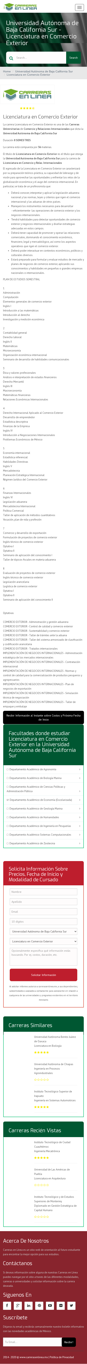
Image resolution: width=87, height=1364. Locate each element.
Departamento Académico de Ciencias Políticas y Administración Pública (36, 789)
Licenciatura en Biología (48, 1046)
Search (73, 57)
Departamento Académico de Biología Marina (36, 778)
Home (7, 71)
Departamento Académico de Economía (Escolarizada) (41, 800)
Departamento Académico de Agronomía (33, 769)
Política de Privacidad (62, 1357)
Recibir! (68, 1342)
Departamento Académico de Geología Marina (36, 808)
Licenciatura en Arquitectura (50, 1178)
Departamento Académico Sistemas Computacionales (40, 834)
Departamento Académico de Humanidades (34, 817)
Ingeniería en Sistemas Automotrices (55, 1100)
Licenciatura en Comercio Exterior (28, 74)
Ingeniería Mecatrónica (47, 1151)
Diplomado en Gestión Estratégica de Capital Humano (55, 1208)
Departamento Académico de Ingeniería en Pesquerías (40, 826)
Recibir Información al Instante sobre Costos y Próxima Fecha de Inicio (43, 717)
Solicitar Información (43, 975)
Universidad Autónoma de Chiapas (53, 1064)
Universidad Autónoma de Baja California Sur (44, 71)
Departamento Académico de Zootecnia (32, 843)
